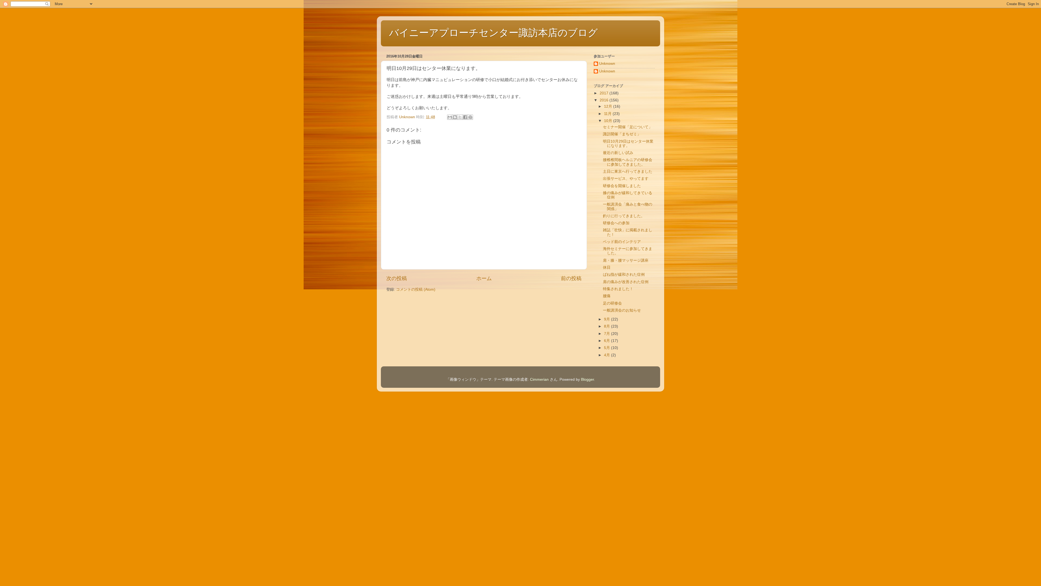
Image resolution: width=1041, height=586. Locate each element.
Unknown (607, 64)
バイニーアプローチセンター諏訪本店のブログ (493, 32)
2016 (604, 100)
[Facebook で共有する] (465, 117)
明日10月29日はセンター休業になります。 (628, 143)
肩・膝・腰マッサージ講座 (625, 260)
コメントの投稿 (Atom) (415, 289)
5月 (607, 348)
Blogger (587, 379)
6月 (607, 341)
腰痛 (607, 296)
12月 (608, 106)
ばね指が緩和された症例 (624, 275)
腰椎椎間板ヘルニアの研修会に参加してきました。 (627, 162)
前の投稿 (571, 278)
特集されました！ (618, 289)
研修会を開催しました (622, 186)
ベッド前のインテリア (622, 242)
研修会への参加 (616, 223)
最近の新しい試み (618, 153)
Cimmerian (539, 379)
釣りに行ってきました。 (624, 216)
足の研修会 (612, 303)
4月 (607, 355)
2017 (604, 93)
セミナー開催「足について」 (627, 127)
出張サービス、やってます (625, 179)
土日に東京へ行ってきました (627, 171)
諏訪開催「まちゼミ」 (622, 134)
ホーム (484, 278)
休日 (607, 267)
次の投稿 (396, 278)
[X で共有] (460, 117)
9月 (607, 319)
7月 (607, 334)
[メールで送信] (449, 117)
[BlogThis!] (455, 117)
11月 (608, 114)
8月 (607, 326)
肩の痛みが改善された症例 (625, 282)
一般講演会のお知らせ (622, 310)
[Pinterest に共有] (470, 117)
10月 (608, 121)
